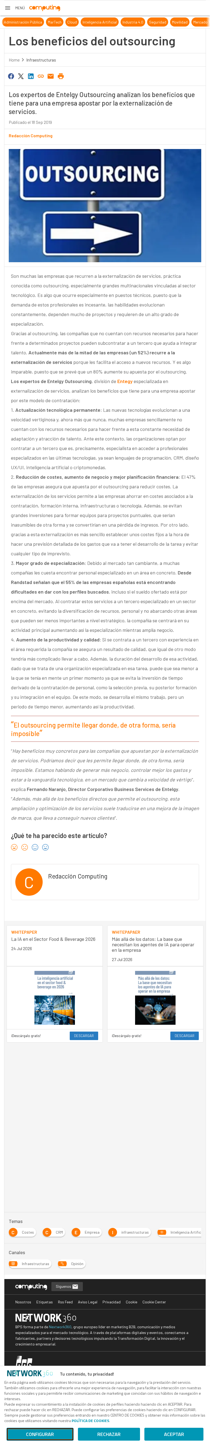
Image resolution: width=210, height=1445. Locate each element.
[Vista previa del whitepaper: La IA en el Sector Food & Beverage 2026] (55, 998)
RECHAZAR (109, 1434)
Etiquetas (44, 1302)
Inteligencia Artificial (92, 22)
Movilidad (172, 22)
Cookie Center (154, 1302)
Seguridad (150, 22)
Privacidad (112, 1302)
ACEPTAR (174, 1434)
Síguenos (64, 1286)
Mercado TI (195, 22)
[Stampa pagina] (60, 75)
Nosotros (23, 1302)
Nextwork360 (60, 1326)
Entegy (125, 381)
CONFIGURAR (40, 1434)
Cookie (131, 1302)
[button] (14, 8)
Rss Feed (65, 1302)
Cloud (65, 22)
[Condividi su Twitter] (20, 75)
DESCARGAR (84, 1036)
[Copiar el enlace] (40, 75)
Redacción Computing (30, 135)
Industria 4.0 (125, 22)
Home (14, 59)
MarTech (47, 22)
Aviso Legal (87, 1302)
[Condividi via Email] (50, 75)
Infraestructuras (41, 59)
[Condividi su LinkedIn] (31, 75)
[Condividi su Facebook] (11, 75)
